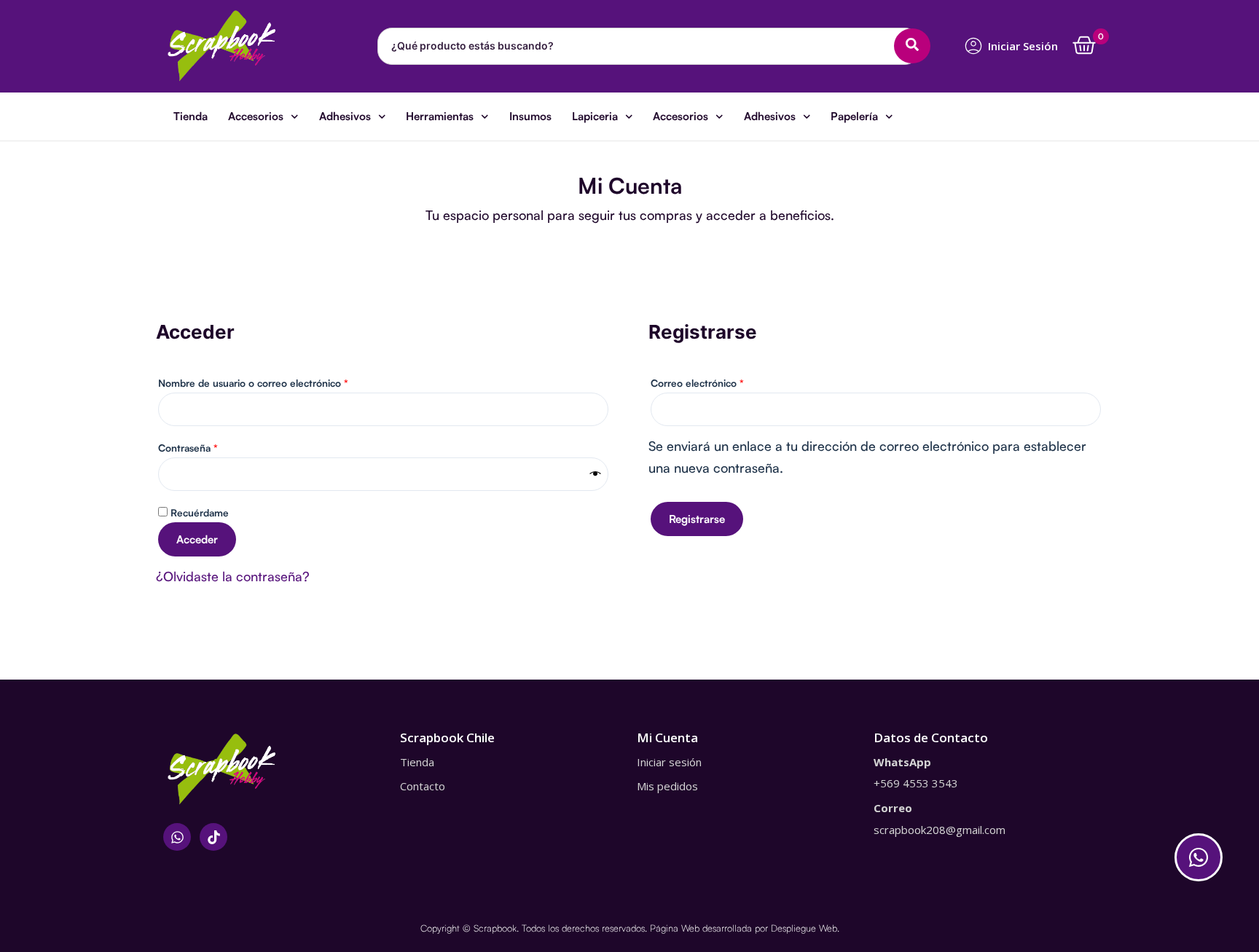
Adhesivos (345, 116)
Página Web (674, 928)
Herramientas (440, 116)
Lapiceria (595, 116)
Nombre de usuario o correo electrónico (278, 381)
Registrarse (697, 519)
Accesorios (255, 116)
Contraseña (212, 446)
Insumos (530, 116)
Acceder (197, 539)
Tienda (190, 116)
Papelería (854, 116)
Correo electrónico (722, 381)
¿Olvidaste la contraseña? (233, 576)
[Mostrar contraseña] (595, 474)
